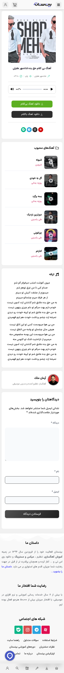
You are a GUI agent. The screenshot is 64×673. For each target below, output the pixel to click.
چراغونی (38, 233)
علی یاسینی (36, 219)
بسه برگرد (37, 196)
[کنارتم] (50, 253)
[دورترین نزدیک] (50, 217)
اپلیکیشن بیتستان (46, 654)
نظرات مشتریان (47, 647)
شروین (38, 164)
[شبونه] (50, 162)
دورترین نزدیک (34, 215)
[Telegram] (29, 129)
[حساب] (7, 668)
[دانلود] (46, 668)
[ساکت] (12, 89)
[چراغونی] (50, 235)
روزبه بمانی (36, 183)
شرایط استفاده (50, 640)
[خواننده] (37, 668)
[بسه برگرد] (50, 198)
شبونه (39, 160)
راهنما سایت (13, 640)
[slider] (32, 89)
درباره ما (28, 654)
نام (56, 471)
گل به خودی (36, 178)
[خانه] (56, 668)
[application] (32, 89)
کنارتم (39, 251)
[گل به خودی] (50, 180)
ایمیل (55, 492)
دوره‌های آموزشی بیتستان (22, 647)
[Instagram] (34, 129)
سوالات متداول (31, 640)
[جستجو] (17, 668)
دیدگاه (55, 423)
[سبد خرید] (15, 5)
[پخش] (52, 89)
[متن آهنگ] (27, 668)
